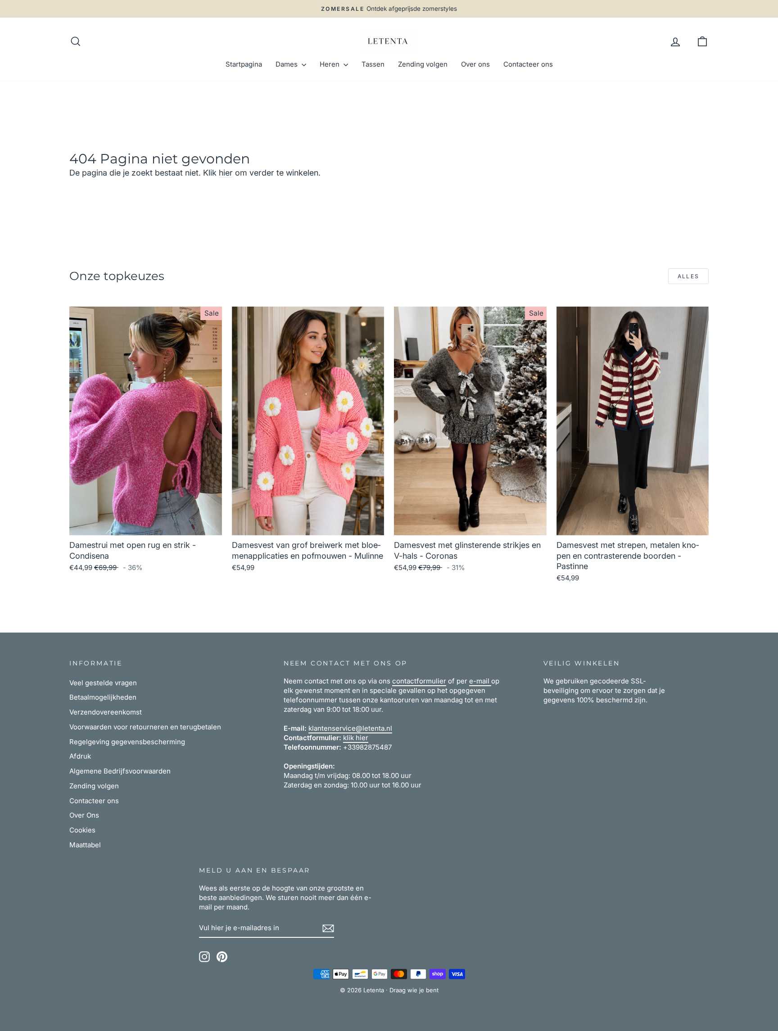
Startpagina (244, 64)
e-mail (480, 681)
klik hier (355, 737)
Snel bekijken (145, 524)
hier (226, 172)
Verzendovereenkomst (105, 712)
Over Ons (84, 815)
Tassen (373, 64)
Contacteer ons (528, 64)
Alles (689, 276)
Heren (330, 64)
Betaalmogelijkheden (102, 697)
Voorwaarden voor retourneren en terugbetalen (145, 727)
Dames (287, 64)
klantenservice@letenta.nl (350, 728)
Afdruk (80, 756)
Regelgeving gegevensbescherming (127, 741)
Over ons (475, 64)
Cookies (82, 830)
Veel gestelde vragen (103, 682)
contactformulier (419, 681)
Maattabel (85, 845)
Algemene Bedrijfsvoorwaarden (120, 771)
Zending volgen (423, 64)
